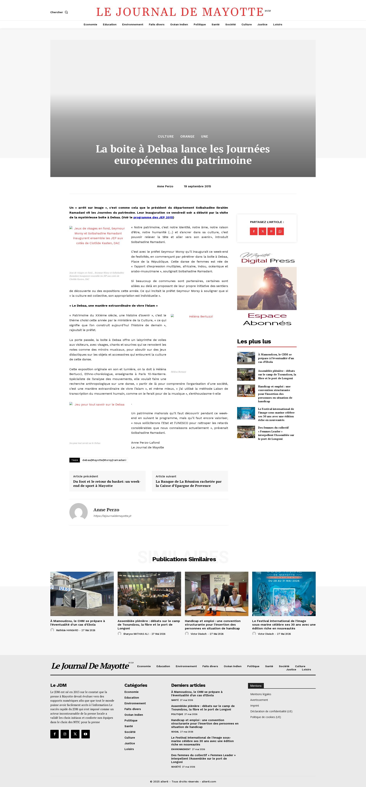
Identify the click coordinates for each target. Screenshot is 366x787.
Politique (177, 714)
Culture (166, 136)
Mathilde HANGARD (67, 630)
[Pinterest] (271, 231)
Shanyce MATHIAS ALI (135, 633)
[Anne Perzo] (78, 512)
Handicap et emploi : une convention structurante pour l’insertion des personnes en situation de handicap (275, 394)
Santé (175, 700)
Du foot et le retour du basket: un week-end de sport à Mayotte (106, 483)
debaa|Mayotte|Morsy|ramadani (104, 460)
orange (187, 136)
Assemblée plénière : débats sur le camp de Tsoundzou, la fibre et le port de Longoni (277, 374)
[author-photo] (52, 630)
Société (176, 766)
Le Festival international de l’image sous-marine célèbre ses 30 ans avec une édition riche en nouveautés (276, 414)
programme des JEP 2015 (153, 217)
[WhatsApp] (280, 231)
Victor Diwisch (199, 633)
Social (175, 731)
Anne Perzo (165, 186)
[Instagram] (65, 734)
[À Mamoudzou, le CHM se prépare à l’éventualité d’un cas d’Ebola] (246, 358)
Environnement (181, 749)
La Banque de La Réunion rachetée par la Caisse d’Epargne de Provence (189, 483)
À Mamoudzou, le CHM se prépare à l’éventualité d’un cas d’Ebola (276, 358)
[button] (59, 12)
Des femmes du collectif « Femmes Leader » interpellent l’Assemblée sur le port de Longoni (276, 433)
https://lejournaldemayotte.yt (112, 515)
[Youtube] (85, 734)
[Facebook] (254, 231)
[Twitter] (262, 231)
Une (204, 136)
